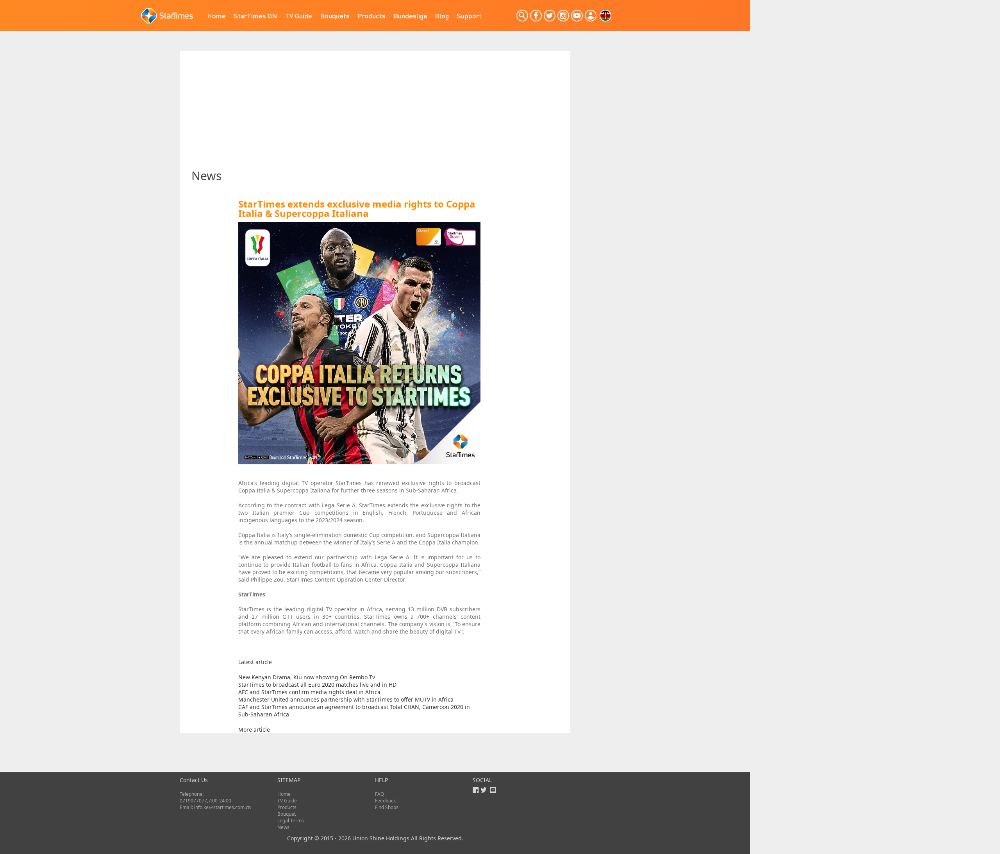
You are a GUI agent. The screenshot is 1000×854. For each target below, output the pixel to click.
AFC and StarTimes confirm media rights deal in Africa (309, 692)
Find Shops (386, 807)
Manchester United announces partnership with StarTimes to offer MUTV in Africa (346, 699)
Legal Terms (290, 820)
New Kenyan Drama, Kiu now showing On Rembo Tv (306, 677)
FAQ (379, 794)
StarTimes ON (255, 15)
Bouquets (335, 15)
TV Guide (298, 15)
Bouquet (286, 814)
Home (216, 15)
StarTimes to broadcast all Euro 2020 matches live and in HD (317, 684)
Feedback (385, 800)
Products (371, 15)
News (283, 827)
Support (469, 15)
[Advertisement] (375, 105)
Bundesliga (410, 15)
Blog (442, 15)
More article (254, 729)
